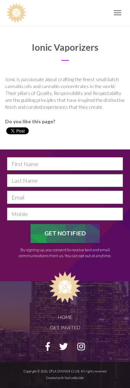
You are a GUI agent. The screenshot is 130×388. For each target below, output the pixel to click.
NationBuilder (74, 378)
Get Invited (65, 327)
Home (65, 317)
